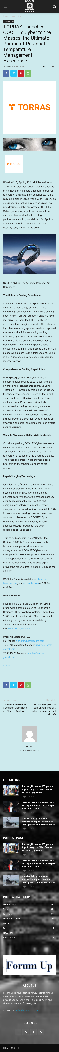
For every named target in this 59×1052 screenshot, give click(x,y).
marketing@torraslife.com (30, 640)
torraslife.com (31, 583)
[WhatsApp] (28, 73)
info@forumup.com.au (27, 1010)
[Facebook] (6, 73)
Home (5, 16)
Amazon (42, 579)
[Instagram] (25, 1032)
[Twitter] (13, 73)
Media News (16, 16)
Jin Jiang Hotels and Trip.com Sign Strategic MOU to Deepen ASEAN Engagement (37, 789)
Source (7, 665)
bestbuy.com (10, 583)
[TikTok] (33, 1032)
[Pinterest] (21, 73)
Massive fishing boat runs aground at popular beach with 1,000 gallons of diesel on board (38, 821)
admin (8, 66)
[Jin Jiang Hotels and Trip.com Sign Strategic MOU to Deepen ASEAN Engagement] (11, 790)
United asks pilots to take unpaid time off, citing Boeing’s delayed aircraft (44, 709)
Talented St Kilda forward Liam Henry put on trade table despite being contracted (38, 805)
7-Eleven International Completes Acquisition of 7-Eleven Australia (15, 708)
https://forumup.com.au (29, 750)
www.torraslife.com (19, 628)
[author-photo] (29, 741)
